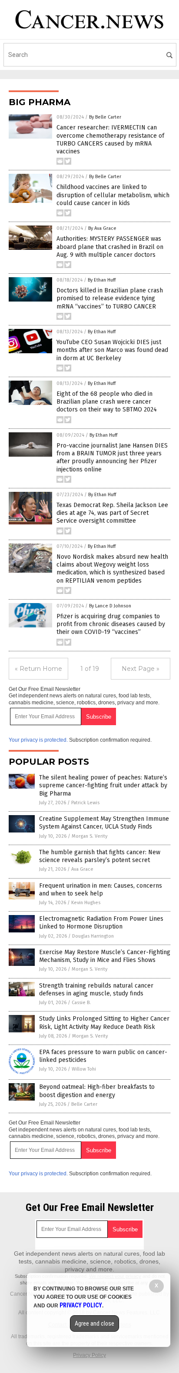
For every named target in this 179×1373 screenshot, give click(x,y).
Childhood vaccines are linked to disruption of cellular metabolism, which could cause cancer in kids (112, 194)
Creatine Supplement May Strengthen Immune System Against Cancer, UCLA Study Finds (104, 822)
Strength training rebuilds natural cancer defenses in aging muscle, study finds (96, 989)
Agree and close (94, 1323)
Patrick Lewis (85, 803)
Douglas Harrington (93, 936)
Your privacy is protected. (38, 740)
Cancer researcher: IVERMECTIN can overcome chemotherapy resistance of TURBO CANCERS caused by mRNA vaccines (110, 139)
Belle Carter (84, 1104)
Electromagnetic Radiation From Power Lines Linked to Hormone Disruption (101, 922)
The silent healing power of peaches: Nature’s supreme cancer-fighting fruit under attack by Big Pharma (103, 785)
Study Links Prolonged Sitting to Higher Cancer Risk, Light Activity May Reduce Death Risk (104, 1022)
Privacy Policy (89, 1355)
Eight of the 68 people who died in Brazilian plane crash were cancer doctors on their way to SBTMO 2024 (106, 401)
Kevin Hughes (85, 902)
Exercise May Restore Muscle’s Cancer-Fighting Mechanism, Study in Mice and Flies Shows (104, 956)
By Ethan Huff (102, 280)
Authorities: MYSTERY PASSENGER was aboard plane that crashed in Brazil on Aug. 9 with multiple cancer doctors (109, 246)
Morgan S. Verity (89, 836)
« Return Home (38, 669)
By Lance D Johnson (110, 606)
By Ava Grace (102, 228)
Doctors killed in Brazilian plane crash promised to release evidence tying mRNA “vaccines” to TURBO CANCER (109, 298)
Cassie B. (81, 1002)
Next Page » (140, 669)
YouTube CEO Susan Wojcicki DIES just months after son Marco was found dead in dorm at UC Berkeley (112, 349)
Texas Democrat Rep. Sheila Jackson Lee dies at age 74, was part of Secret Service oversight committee (112, 512)
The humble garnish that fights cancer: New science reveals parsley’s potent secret (99, 856)
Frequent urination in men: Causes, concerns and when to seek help (100, 889)
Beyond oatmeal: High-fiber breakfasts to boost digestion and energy (97, 1090)
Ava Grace (82, 869)
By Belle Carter (105, 117)
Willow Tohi (84, 1069)
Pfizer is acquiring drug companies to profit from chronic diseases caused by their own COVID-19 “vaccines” (110, 624)
